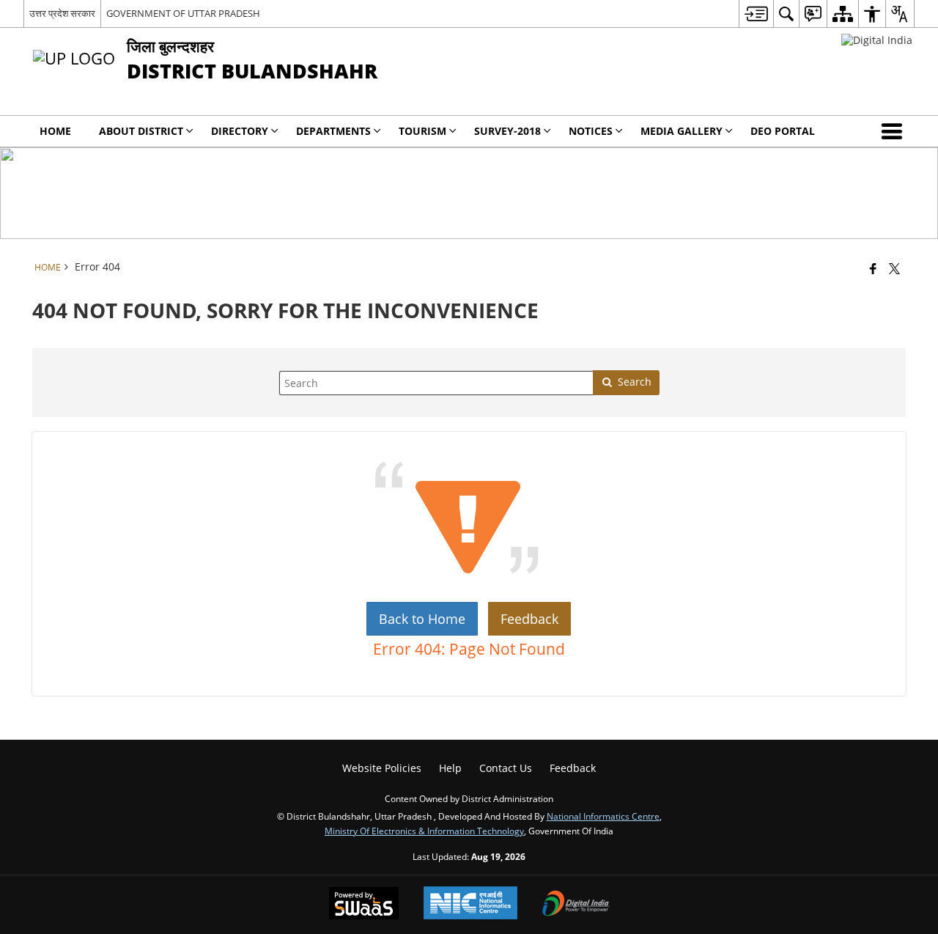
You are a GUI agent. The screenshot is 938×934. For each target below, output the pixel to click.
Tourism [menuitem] (422, 131)
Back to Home (422, 619)
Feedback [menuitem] (573, 768)
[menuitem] (756, 13)
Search (634, 382)
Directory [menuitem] (239, 131)
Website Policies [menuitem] (381, 768)
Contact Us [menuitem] (505, 768)
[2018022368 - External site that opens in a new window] (876, 40)
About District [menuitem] (141, 131)
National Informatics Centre (603, 816)
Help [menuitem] (450, 768)
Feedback (529, 619)
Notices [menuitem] (591, 131)
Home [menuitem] (55, 131)
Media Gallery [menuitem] (681, 131)
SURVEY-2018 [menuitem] (507, 131)
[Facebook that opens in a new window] (873, 268)
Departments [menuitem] (333, 131)
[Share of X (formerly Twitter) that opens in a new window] (894, 268)
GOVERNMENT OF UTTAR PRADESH (183, 13)
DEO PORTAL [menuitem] (782, 131)
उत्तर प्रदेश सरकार (62, 13)
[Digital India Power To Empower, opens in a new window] (576, 904)
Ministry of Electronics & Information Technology (424, 830)
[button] (894, 131)
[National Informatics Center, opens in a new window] (470, 904)
